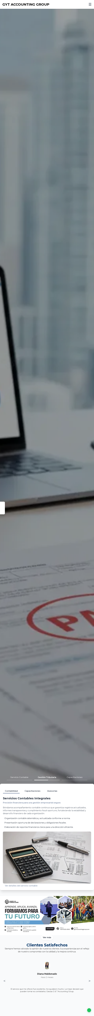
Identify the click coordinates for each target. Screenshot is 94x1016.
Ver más (47, 937)
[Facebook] (2, 504)
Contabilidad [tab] (11, 791)
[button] (19, 778)
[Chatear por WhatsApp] (89, 1011)
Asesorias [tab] (52, 791)
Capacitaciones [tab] (32, 791)
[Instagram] (2, 511)
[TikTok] (2, 508)
